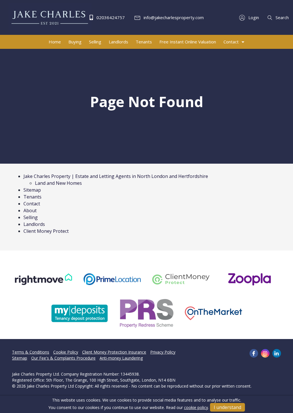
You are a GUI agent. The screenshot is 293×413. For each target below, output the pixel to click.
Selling (30, 217)
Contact (31, 204)
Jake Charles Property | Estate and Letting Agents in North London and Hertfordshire (115, 176)
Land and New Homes (58, 183)
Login (253, 17)
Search (281, 17)
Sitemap (32, 190)
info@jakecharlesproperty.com (173, 17)
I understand (227, 407)
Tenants (32, 197)
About (30, 210)
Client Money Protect (46, 231)
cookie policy (196, 407)
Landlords (34, 224)
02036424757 (110, 17)
